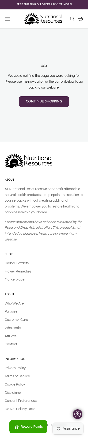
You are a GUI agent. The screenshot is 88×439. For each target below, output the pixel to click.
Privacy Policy (15, 368)
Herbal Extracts (17, 263)
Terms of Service (17, 376)
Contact (11, 344)
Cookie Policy (15, 384)
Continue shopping (44, 101)
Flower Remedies (18, 271)
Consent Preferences (21, 400)
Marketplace (14, 279)
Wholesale (13, 328)
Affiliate (10, 336)
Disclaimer (13, 392)
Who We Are (14, 303)
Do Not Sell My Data (20, 409)
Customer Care (16, 319)
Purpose (11, 311)
